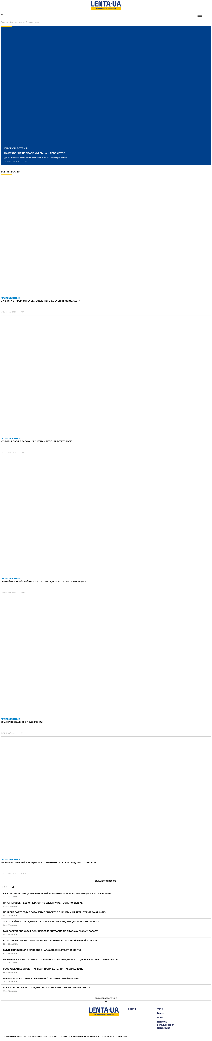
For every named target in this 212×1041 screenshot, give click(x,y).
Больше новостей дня (106, 998)
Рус (10, 15)
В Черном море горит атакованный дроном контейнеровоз (41, 978)
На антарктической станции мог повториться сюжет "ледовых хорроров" (49, 862)
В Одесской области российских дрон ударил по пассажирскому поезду (50, 931)
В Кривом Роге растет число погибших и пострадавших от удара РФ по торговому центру (60, 959)
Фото (160, 1009)
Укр (2, 15)
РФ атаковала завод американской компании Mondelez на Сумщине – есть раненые (57, 893)
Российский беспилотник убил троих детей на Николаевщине (43, 969)
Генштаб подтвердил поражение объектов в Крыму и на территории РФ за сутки (54, 912)
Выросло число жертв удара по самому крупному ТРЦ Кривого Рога (46, 987)
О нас (160, 1017)
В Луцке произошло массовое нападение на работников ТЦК (42, 950)
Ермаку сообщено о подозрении (22, 722)
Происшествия (32, 22)
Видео (160, 1013)
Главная (4, 22)
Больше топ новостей (106, 881)
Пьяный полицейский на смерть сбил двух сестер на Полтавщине (43, 581)
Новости (131, 1009)
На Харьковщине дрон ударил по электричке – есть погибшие (43, 903)
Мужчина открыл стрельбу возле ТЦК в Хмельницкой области (40, 301)
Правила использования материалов (165, 1025)
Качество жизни (17, 22)
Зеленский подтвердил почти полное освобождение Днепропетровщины (51, 921)
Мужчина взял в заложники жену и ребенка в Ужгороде (36, 441)
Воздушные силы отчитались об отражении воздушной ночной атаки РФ (50, 940)
